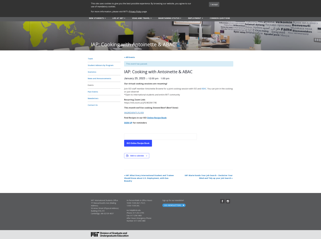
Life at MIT (118, 18)
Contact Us (93, 105)
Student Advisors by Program (100, 65)
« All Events (129, 57)
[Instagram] (228, 201)
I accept (214, 4)
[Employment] (202, 18)
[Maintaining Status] (180, 18)
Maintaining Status (168, 18)
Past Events (93, 92)
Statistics (92, 72)
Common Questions (220, 18)
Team (90, 58)
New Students (96, 18)
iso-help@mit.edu (134, 210)
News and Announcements (99, 78)
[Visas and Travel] (151, 18)
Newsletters (93, 98)
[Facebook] (222, 201)
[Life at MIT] (124, 18)
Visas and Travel (141, 18)
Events (91, 85)
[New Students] (105, 18)
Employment (194, 18)
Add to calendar (137, 155)
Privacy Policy (135, 11)
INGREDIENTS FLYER (134, 112)
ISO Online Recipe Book (138, 143)
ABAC (204, 88)
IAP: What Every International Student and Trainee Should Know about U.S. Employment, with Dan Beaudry (149, 178)
